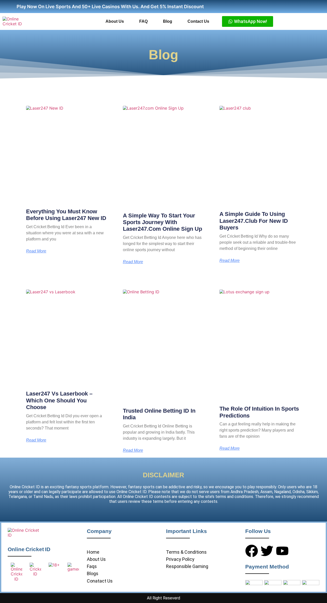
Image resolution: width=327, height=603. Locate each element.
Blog (167, 21)
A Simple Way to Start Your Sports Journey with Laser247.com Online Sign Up (162, 222)
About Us (115, 21)
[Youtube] (282, 550)
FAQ (143, 21)
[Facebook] (251, 550)
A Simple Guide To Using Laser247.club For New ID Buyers (253, 221)
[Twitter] (267, 550)
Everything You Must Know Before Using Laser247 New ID (66, 214)
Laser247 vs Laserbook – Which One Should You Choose (59, 400)
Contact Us (198, 21)
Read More (36, 251)
